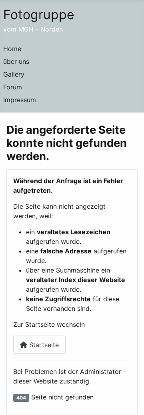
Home (12, 49)
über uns (16, 61)
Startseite (43, 345)
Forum (12, 87)
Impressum (19, 100)
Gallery (13, 74)
